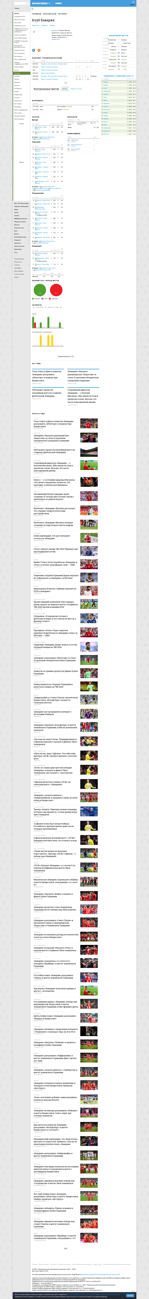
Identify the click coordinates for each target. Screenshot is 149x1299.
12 (102, 115)
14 (76, 76)
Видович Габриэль (41, 254)
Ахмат (22, 127)
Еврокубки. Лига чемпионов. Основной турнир (54, 64)
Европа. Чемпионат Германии (49, 67)
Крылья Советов (22, 139)
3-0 (133, 85)
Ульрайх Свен (41, 132)
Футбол (16, 13)
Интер (27, 172)
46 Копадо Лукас (46, 268)
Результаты (50, 14)
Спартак (22, 151)
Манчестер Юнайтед (27, 177)
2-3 (133, 125)
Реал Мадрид (16, 189)
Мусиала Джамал (41, 228)
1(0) (54, 181)
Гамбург (105, 115)
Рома (22, 189)
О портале (53, 1264)
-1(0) (57, 127)
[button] (47, 88)
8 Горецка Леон (46, 241)
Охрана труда (97, 1264)
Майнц (105, 100)
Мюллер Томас (41, 233)
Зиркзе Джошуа (42, 259)
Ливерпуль (16, 177)
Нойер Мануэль (40, 128)
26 (33, 132)
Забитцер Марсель (41, 213)
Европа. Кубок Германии (48, 73)
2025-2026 (35, 76)
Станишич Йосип (41, 168)
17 (33, 264)
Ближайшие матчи (118, 35)
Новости (45, 25)
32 (33, 258)
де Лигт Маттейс (42, 182)
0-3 (133, 131)
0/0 (62, 127)
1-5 (133, 134)
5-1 (133, 82)
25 (33, 232)
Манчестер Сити (22, 177)
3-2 (133, 88)
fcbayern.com (56, 39)
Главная (16, 8)
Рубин (16, 151)
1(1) (54, 264)
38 (33, 207)
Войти (132, 5)
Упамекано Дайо (42, 172)
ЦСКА (22, 157)
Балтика (27, 127)
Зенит (27, 133)
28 (79, 79)
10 (33, 237)
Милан (16, 183)
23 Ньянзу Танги (46, 186)
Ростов (22, 145)
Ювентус (22, 195)
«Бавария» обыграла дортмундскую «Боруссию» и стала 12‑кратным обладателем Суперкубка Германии (83, 376)
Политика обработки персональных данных (117, 1264)
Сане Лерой (46, 237)
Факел (27, 151)
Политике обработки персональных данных (82, 1294)
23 (33, 154)
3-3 (133, 94)
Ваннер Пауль (46, 200)
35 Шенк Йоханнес (41, 139)
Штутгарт (106, 134)
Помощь (34, 1264)
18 (33, 212)
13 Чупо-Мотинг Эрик (41, 270)
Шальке (105, 122)
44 (33, 167)
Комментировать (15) (66, 356)
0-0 (133, 100)
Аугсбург (105, 106)
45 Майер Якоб (46, 137)
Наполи (22, 183)
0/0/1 (130, 125)
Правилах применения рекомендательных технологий (100, 1274)
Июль (38, 106)
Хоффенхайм (107, 128)
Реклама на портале (64, 1264)
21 (33, 176)
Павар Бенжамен (40, 163)
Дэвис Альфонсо (40, 150)
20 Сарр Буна (54, 188)
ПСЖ (27, 183)
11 (79, 76)
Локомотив (27, 139)
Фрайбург (106, 118)
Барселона (16, 172)
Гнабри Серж (46, 204)
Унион (105, 97)
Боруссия (22, 172)
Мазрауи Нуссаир (41, 158)
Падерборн (106, 103)
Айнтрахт (105, 94)
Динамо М (22, 133)
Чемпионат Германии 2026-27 (119, 76)
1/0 (62, 162)
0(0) (53, 127)
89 (88, 79)
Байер (105, 125)
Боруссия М (106, 131)
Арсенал (16, 166)
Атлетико (22, 166)
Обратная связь (44, 1264)
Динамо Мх (16, 133)
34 (76, 79)
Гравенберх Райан (40, 209)
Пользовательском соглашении (109, 1294)
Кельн (105, 88)
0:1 (92, 109)
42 (33, 228)
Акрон (16, 127)
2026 (34, 70)
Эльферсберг (107, 91)
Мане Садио (45, 264)
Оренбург (16, 145)
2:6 (92, 106)
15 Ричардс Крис (39, 188)
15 (102, 125)
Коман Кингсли (40, 224)
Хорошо (130, 1295)
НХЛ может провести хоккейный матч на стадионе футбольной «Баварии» (46, 393)
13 (102, 118)
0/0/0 (130, 106)
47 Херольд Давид (41, 190)
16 (102, 128)
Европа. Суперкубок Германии (49, 70)
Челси (27, 189)
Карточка (35, 25)
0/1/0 (130, 94)
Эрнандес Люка (41, 177)
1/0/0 (130, 82)
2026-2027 (35, 64)
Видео (52, 25)
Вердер (105, 112)
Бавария (27, 166)
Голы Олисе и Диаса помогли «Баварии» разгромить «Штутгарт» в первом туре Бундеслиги (46, 376)
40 (33, 157)
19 (33, 149)
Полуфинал (93, 76)
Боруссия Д (106, 109)
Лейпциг (105, 85)
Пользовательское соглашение (82, 1264)
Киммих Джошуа (41, 219)
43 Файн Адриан (40, 243)
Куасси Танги (46, 154)
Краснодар (16, 139)
